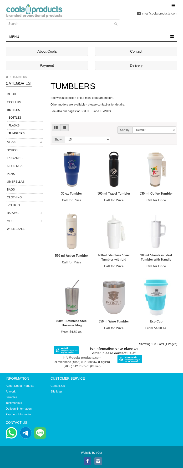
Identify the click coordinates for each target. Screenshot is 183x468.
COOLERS (14, 102)
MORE (11, 221)
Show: (58, 139)
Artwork (10, 391)
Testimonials (14, 403)
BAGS (11, 189)
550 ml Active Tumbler (71, 255)
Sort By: (125, 130)
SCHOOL (13, 150)
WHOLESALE (16, 229)
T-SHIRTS (13, 205)
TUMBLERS (20, 76)
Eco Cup (156, 321)
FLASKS (14, 125)
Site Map (56, 391)
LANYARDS (14, 158)
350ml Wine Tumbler (114, 321)
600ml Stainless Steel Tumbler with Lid (114, 257)
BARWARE (14, 213)
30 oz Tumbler (71, 193)
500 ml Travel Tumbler (113, 193)
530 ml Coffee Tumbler (156, 193)
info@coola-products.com (159, 13)
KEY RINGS (14, 166)
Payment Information (19, 414)
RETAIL (12, 94)
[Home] (7, 76)
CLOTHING (14, 197)
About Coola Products (20, 385)
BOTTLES (13, 110)
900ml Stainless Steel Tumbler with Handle (156, 257)
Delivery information (19, 408)
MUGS (11, 142)
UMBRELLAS (16, 181)
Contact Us (58, 385)
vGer (99, 452)
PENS (11, 174)
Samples (11, 397)
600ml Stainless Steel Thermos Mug (71, 323)
